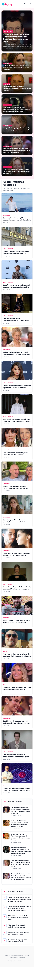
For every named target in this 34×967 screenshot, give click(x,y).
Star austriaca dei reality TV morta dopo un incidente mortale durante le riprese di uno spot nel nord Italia (16, 220)
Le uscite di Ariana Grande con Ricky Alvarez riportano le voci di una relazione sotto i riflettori (16, 555)
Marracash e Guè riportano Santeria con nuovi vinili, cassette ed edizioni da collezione (16, 656)
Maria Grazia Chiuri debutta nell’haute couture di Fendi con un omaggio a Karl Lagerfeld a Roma (17, 589)
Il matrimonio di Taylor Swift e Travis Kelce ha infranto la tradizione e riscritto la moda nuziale (16, 622)
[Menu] (30, 4)
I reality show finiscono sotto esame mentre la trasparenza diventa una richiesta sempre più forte (16, 790)
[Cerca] (25, 4)
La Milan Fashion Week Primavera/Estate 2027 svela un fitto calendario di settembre (16, 321)
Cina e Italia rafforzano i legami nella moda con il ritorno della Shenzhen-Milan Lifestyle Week (16, 421)
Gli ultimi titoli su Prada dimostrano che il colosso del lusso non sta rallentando (16, 253)
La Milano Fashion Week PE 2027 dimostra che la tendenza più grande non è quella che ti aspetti (16, 757)
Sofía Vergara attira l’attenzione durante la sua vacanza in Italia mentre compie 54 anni (14, 522)
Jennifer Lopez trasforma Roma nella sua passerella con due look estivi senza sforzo (16, 287)
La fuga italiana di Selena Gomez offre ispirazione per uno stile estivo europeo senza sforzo (17, 388)
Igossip (13, 961)
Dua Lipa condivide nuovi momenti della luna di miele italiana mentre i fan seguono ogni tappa (15, 723)
